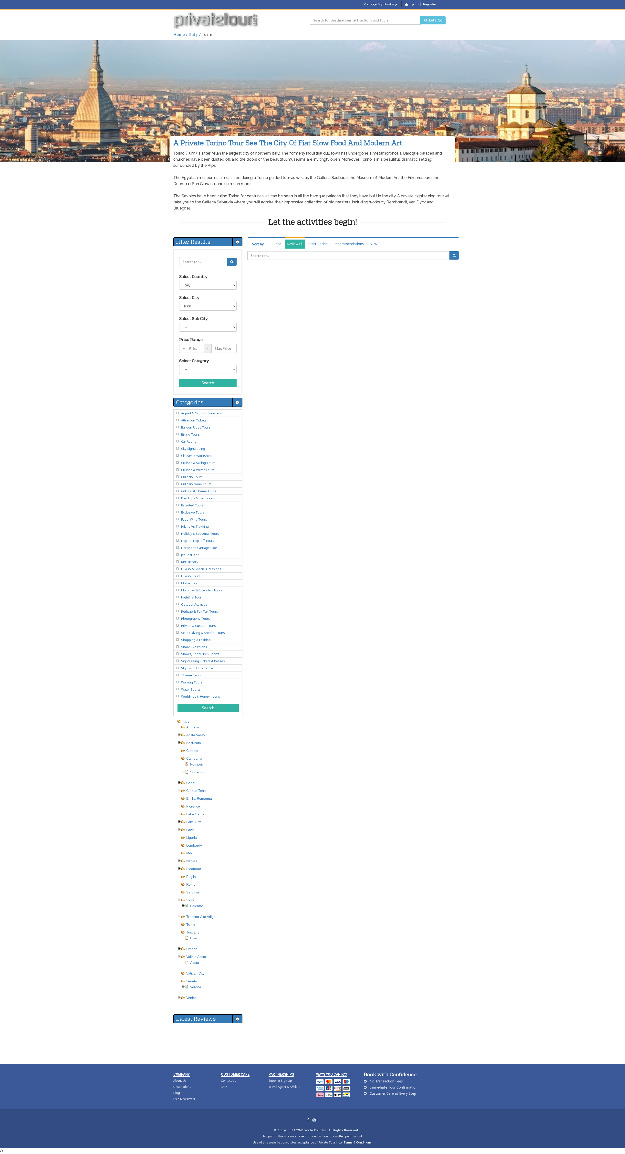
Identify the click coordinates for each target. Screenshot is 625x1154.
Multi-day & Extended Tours (201, 590)
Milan (190, 853)
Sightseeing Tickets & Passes (203, 661)
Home (179, 34)
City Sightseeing (193, 448)
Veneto (191, 981)
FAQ (224, 1087)
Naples (191, 861)
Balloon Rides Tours (196, 427)
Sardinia (192, 892)
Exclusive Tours (192, 512)
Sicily (190, 900)
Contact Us (228, 1081)
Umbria (192, 949)
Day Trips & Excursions (198, 498)
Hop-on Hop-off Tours (197, 540)
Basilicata (193, 743)
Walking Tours (191, 682)
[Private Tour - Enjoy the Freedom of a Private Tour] (216, 20)
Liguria (191, 837)
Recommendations (348, 243)
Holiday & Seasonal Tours (200, 533)
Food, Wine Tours (194, 519)
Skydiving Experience (197, 668)
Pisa (193, 938)
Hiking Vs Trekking (195, 526)
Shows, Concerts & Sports (200, 654)
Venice (191, 998)
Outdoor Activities (194, 604)
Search (208, 383)
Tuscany (192, 932)
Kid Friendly (189, 562)
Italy (193, 34)
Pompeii (196, 764)
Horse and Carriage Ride (199, 548)
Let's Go (435, 20)
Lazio (190, 830)
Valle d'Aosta (196, 957)
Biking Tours (190, 434)
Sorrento (197, 772)
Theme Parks (191, 675)
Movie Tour (189, 583)
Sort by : (258, 244)
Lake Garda (195, 814)
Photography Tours (195, 618)
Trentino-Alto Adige (201, 917)
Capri (190, 783)
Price (277, 243)
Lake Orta (194, 822)
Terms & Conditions (358, 1142)
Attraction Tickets (194, 420)
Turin (190, 924)
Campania (194, 758)
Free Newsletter (184, 1099)
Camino (192, 751)
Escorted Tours (192, 505)
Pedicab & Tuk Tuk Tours (199, 611)
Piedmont (193, 869)
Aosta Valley (195, 735)
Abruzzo (192, 727)
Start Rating (318, 243)
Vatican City (195, 973)
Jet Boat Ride (190, 555)
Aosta (194, 963)
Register (430, 4)
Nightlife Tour (191, 597)
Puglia (191, 877)
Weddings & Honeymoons (200, 696)
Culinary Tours (192, 477)
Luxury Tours (191, 576)
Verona (195, 987)
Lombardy (194, 845)
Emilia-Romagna (199, 798)
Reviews (294, 243)
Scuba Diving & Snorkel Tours (203, 632)
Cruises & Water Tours (197, 470)
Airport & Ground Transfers (201, 413)
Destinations (182, 1087)
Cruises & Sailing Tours (198, 463)
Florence (193, 806)
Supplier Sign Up (280, 1081)
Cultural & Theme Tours (198, 491)
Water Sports (190, 689)
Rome (191, 884)
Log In (413, 4)
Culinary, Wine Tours (196, 484)
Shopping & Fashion (196, 640)
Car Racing (189, 441)
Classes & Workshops (197, 455)
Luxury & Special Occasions (201, 569)
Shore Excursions (194, 647)
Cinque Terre (196, 791)
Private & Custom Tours (198, 625)
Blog (176, 1093)
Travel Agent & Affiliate (284, 1087)
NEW (373, 243)
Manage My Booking (380, 4)
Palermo (196, 906)
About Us (180, 1081)
